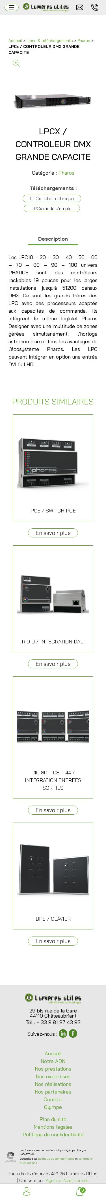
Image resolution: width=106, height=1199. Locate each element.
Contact (53, 1099)
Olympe (53, 1107)
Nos (53, 1068)
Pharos (83, 40)
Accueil (15, 40)
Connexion (26, 1191)
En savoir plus (53, 532)
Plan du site (53, 1119)
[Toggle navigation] (12, 7)
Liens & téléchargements (50, 40)
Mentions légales (53, 1127)
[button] (53, 63)
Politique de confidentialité (53, 1134)
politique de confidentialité (56, 1158)
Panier (82, 1190)
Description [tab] (53, 239)
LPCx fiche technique (52, 198)
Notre (53, 1061)
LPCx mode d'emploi (51, 208)
